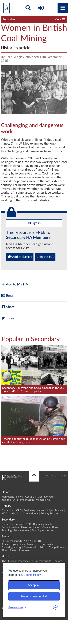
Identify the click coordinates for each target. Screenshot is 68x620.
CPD (18, 510)
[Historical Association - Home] (12, 479)
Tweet (10, 318)
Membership (43, 500)
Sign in (36, 223)
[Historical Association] (7, 9)
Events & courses (20, 550)
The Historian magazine (15, 561)
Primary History (50, 513)
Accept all (34, 585)
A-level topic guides (13, 544)
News (19, 496)
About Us (30, 496)
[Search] (28, 8)
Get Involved (45, 496)
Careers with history (35, 547)
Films (5, 550)
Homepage (8, 496)
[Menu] (63, 8)
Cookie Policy (32, 575)
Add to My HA (16, 284)
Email (9, 295)
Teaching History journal (15, 530)
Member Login (25, 500)
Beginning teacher (34, 510)
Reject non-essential (34, 596)
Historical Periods (41, 561)
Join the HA (45, 257)
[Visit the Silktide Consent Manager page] (55, 607)
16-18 (37, 541)
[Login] (41, 8)
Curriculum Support (13, 524)
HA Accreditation (11, 513)
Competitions (31, 513)
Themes (57, 561)
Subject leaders (54, 510)
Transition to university (40, 544)
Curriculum (8, 510)
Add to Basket (22, 257)
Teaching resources (42, 530)
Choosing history (11, 547)
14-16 (27, 541)
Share (10, 307)
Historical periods (12, 541)
